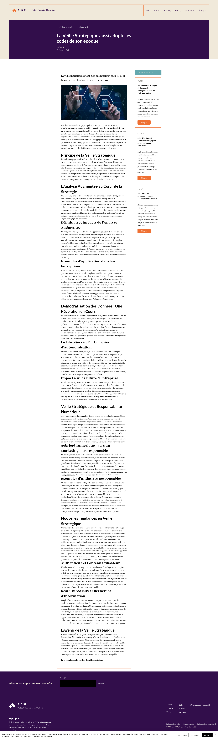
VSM (22, 10)
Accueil (169, 704)
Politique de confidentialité (43, 736)
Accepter (207, 735)
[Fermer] (215, 735)
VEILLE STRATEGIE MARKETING (30, 708)
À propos (169, 708)
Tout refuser (194, 735)
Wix (194, 727)
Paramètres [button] (182, 735)
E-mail (62, 678)
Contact (169, 712)
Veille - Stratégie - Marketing (43, 9)
